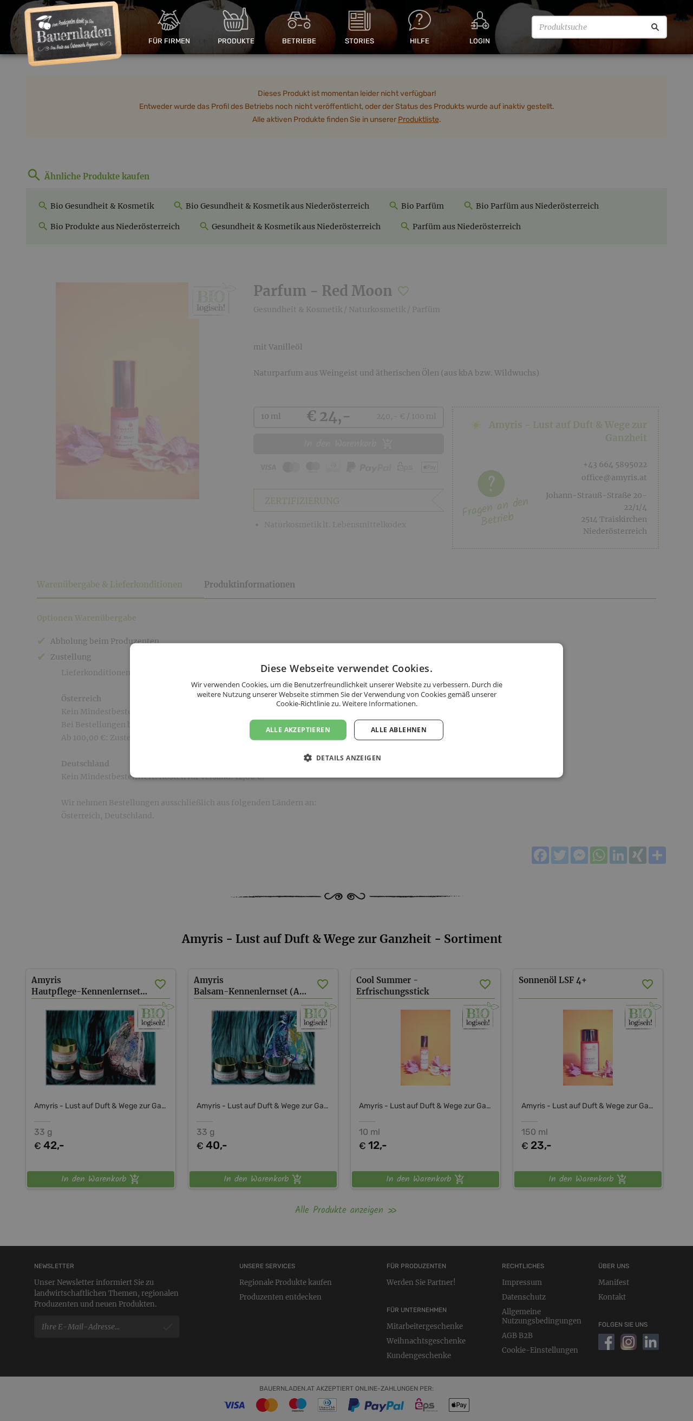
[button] (347, 757)
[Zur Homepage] (73, 34)
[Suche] (655, 27)
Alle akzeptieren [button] (298, 729)
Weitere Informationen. (379, 703)
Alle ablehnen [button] (399, 729)
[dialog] (346, 710)
